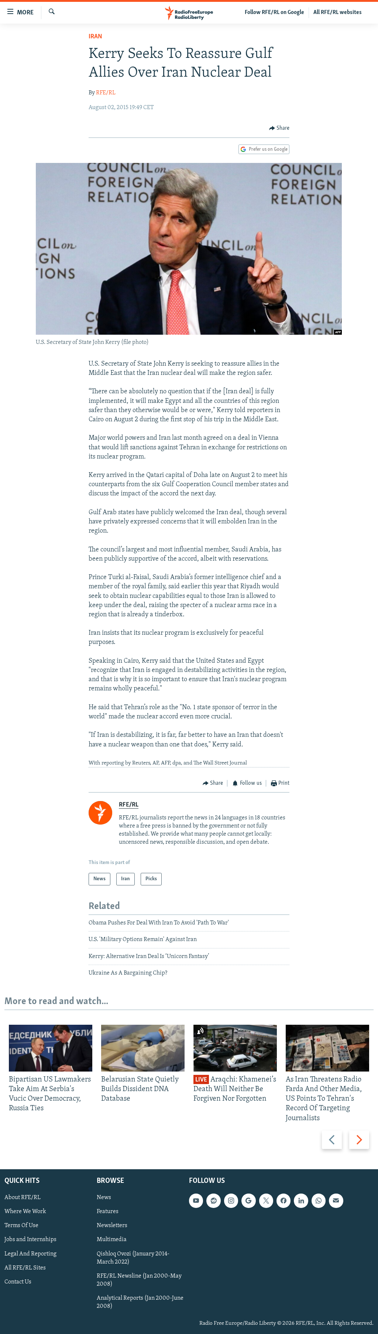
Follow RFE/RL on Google (274, 12)
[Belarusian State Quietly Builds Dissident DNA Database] (143, 1048)
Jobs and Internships (30, 1240)
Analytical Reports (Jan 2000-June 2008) (140, 1302)
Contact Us (17, 1282)
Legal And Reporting (30, 1254)
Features (107, 1212)
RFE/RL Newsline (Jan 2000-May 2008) (139, 1280)
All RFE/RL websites (337, 12)
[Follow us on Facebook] (283, 1201)
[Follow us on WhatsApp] (319, 1201)
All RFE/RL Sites (25, 1268)
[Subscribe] (336, 1201)
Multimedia (112, 1240)
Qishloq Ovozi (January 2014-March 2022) (133, 1258)
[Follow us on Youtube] (196, 1201)
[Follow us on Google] (248, 1201)
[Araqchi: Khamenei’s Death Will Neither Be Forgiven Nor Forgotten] (235, 1048)
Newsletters (112, 1226)
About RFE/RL (22, 1198)
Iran (95, 37)
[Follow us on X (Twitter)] (266, 1201)
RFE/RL (106, 93)
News (104, 1198)
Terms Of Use (21, 1226)
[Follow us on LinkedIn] (301, 1201)
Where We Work (25, 1212)
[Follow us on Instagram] (231, 1201)
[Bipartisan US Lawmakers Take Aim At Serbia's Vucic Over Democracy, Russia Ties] (50, 1048)
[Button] (279, 128)
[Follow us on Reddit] (213, 1201)
